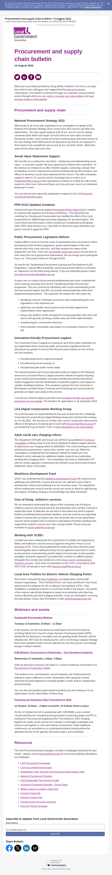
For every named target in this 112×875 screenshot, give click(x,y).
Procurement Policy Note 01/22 (69, 210)
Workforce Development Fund (60, 479)
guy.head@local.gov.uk (51, 754)
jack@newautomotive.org (78, 599)
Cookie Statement (92, 7)
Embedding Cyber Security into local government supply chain (52, 772)
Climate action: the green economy (38, 802)
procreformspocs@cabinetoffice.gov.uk (34, 274)
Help (68, 869)
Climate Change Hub (31, 797)
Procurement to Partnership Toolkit (32, 668)
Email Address (12, 823)
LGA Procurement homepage (35, 763)
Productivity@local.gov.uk (27, 181)
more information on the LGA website (74, 427)
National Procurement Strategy (36, 776)
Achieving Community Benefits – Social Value (44, 784)
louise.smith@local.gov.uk (41, 527)
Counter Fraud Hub (30, 793)
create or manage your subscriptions (65, 96)
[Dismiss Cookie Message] (108, 3)
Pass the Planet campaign (34, 806)
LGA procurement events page (36, 767)
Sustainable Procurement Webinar (33, 617)
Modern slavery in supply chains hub (39, 789)
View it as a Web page (67, 25)
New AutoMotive (49, 579)
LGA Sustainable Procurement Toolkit (39, 780)
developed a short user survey (64, 252)
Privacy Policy (47, 869)
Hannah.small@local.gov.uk (66, 566)
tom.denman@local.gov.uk (80, 424)
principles (19, 547)
